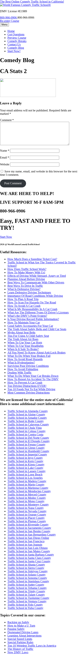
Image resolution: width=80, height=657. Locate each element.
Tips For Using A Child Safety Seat (28, 335)
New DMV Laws (17, 652)
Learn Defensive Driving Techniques (29, 292)
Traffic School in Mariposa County (27, 487)
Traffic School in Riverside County (28, 524)
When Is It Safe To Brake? (23, 349)
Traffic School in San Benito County (28, 531)
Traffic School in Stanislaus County (28, 581)
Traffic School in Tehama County (27, 588)
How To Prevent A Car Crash (24, 382)
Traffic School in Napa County (25, 507)
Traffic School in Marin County (25, 484)
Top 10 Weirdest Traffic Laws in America (31, 645)
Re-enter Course (9, 20)
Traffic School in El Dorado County (28, 441)
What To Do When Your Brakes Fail (28, 355)
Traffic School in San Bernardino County (31, 534)
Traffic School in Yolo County (25, 604)
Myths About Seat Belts (21, 332)
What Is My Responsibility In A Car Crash (32, 309)
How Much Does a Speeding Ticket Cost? (32, 259)
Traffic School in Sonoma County (27, 578)
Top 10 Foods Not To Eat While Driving (31, 389)
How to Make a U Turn (21, 625)
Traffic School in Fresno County (26, 444)
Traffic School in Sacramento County (29, 527)
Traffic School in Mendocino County (29, 491)
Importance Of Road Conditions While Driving (35, 295)
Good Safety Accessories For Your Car (30, 325)
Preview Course (16, 37)
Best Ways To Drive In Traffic (25, 285)
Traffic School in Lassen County (26, 471)
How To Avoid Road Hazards (25, 359)
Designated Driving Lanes (22, 632)
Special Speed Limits (19, 639)
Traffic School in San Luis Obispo (27, 547)
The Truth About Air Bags (22, 339)
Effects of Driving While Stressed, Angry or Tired (36, 275)
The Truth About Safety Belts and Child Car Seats (36, 329)
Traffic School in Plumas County (26, 521)
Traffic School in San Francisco (25, 541)
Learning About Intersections (24, 635)
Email (4, 157)
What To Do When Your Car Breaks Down (32, 375)
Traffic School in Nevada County (27, 511)
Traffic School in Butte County (25, 421)
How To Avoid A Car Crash (23, 305)
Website (4, 164)
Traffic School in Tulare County (26, 594)
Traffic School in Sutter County (25, 584)
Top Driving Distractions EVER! (26, 385)
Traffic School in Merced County (26, 494)
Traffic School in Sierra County (25, 567)
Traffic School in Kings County (25, 464)
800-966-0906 (8, 17)
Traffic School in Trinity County (26, 591)
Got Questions (15, 34)
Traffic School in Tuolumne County (28, 598)
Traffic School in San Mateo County (28, 551)
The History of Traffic (20, 649)
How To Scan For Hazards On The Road (31, 302)
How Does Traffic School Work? (26, 269)
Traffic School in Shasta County (26, 564)
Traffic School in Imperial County (27, 454)
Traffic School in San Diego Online (28, 537)
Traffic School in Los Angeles (25, 477)
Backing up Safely (18, 622)
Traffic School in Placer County (26, 517)
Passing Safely (16, 628)
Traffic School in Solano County (26, 574)
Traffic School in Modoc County (26, 497)
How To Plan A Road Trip (23, 299)
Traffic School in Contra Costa (25, 434)
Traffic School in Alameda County (27, 411)
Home (11, 31)
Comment (7, 120)
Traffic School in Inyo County (25, 457)
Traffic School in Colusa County (26, 431)
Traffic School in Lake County (25, 467)
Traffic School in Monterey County (28, 504)
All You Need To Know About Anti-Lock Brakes (36, 352)
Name (4, 150)
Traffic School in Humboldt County (28, 451)
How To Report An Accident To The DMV (33, 379)
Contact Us (14, 44)
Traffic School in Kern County (25, 461)
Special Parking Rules (20, 642)
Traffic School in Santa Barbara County (30, 554)
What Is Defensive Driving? (23, 289)
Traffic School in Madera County (26, 481)
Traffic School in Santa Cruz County (28, 561)
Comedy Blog (15, 47)
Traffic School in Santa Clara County (29, 557)
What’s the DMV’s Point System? (27, 315)
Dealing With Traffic (19, 372)
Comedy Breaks (16, 41)
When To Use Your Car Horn (24, 342)
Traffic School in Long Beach (24, 474)
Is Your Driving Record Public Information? (33, 319)
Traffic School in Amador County (27, 417)
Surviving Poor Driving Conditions (28, 365)
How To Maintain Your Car (23, 322)
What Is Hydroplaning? (21, 362)
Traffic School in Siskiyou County (27, 571)
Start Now (6, 236)
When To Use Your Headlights (25, 345)
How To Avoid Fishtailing (22, 369)
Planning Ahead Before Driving (26, 279)
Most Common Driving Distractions (28, 392)
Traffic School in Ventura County (27, 601)
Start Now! (13, 51)
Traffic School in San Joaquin (24, 544)
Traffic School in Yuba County (25, 608)
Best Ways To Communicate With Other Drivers (35, 282)
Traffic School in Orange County (26, 514)
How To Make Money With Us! (26, 272)
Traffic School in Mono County (25, 501)
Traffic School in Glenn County (26, 447)
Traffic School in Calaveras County (28, 424)
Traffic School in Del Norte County (28, 437)
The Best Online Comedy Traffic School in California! (32, 1)
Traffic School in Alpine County (26, 414)
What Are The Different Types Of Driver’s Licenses (38, 312)
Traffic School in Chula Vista (24, 427)
